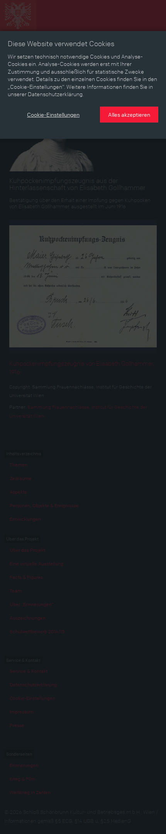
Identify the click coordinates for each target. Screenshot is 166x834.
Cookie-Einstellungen (53, 114)
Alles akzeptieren (129, 114)
